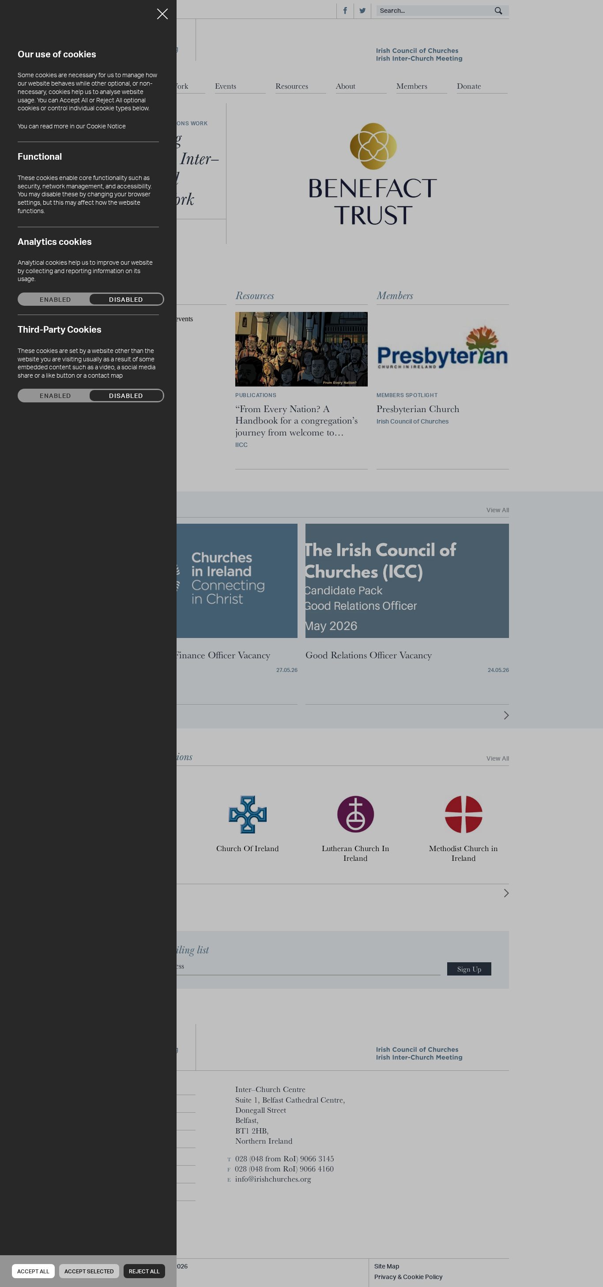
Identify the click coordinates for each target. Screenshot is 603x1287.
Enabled (55, 299)
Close (162, 11)
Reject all (144, 1271)
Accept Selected (89, 1271)
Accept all (33, 1271)
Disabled (126, 299)
